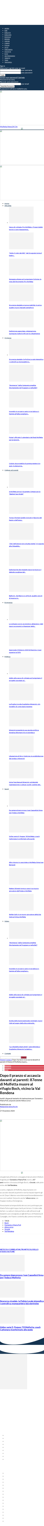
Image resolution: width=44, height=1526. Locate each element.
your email (25, 84)
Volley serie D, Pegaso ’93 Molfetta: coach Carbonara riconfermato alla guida (20, 1328)
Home (7, 203)
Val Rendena (9, 1231)
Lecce (6, 47)
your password (26, 73)
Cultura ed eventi (11, 470)
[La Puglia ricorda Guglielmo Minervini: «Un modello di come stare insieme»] (21, 699)
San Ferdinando (10, 56)
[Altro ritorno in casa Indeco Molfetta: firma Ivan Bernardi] (21, 858)
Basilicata (8, 35)
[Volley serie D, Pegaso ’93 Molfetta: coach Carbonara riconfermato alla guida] (21, 832)
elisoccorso (9, 1227)
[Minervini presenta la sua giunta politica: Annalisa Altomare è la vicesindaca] (21, 725)
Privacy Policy (4, 1422)
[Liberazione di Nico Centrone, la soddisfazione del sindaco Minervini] (21, 752)
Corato (7, 43)
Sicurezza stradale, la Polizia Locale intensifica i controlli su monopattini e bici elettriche (22, 1302)
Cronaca (8, 338)
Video (7, 921)
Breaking (8, 1066)
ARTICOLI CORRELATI (9, 1249)
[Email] (38, 1114)
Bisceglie (8, 37)
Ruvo (6, 54)
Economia (8, 602)
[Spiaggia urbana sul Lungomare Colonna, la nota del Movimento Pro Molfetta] (21, 275)
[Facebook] (13, 1114)
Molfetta (8, 51)
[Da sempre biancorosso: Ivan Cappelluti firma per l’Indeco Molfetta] (21, 806)
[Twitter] (22, 1114)
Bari (6, 30)
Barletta (8, 32)
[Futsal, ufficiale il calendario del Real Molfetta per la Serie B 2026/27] (21, 433)
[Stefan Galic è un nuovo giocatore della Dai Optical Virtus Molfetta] (21, 910)
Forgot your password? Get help (12, 77)
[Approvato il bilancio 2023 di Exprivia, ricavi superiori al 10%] (21, 645)
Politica (7, 657)
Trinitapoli (8, 62)
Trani (6, 60)
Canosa (7, 41)
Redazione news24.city (9, 1106)
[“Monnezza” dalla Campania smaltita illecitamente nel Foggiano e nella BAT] (21, 381)
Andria (7, 28)
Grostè (7, 1229)
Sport (7, 789)
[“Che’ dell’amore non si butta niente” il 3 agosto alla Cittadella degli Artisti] (21, 539)
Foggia (7, 45)
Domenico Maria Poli (13, 1225)
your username (26, 70)
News (6, 1070)
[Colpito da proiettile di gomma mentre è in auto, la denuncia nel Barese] (21, 459)
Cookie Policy (14, 1422)
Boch (7, 1223)
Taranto (7, 58)
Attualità (8, 206)
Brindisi (7, 39)
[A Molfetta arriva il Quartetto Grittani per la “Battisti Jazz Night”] (21, 487)
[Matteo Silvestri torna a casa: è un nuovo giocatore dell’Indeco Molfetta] (21, 884)
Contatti (8, 1053)
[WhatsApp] (30, 1114)
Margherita (8, 49)
